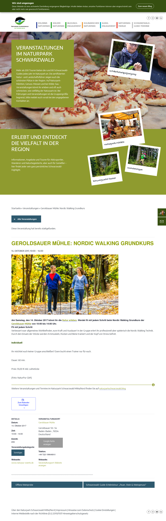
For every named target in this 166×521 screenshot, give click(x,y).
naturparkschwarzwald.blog (112, 388)
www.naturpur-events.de (22, 463)
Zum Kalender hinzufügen (23, 403)
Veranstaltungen (31, 208)
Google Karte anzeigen (49, 442)
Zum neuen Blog (145, 6)
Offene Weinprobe (24, 484)
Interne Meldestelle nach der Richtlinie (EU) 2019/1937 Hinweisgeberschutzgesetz (49, 513)
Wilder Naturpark (58, 24)
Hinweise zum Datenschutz (81, 510)
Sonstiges (18, 452)
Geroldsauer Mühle (21, 323)
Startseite (16, 208)
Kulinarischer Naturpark (91, 24)
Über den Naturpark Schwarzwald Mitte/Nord (33, 510)
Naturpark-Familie (124, 24)
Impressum (61, 510)
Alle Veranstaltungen (27, 219)
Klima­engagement (109, 24)
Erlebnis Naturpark (44, 24)
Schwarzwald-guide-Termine (142, 24)
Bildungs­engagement (74, 24)
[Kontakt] (162, 221)
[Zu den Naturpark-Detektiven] (161, 212)
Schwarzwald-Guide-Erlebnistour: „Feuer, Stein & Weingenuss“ (116, 484)
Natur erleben (69, 320)
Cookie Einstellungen (105, 510)
